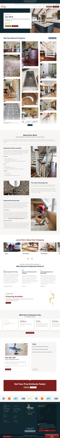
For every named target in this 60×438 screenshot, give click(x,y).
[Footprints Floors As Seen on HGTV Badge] (26, 398)
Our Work (44, 4)
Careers (15, 417)
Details (51, 437)
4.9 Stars (8, 23)
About (44, 6)
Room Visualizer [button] (7, 436)
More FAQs (35, 369)
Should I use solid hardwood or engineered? (40, 349)
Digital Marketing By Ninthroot (40, 436)
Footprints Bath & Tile (29, 431)
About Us (5, 414)
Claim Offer (8, 369)
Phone (39, 410)
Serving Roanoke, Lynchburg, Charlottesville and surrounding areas (27, 4)
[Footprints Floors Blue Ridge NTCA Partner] (14, 398)
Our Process (26, 253)
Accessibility (30, 436)
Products (39, 6)
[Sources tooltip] (39, 192)
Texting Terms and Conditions (42, 423)
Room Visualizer (49, 4)
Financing (40, 4)
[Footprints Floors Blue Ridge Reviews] (7, 22)
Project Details (39, 419)
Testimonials (44, 253)
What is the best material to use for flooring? (40, 346)
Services (35, 6)
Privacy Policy (41, 428)
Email (48, 410)
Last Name (49, 408)
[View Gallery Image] (5, 42)
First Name (39, 408)
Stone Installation (6, 411)
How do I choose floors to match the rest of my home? (42, 352)
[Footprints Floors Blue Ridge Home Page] (5, 14)
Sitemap (34, 436)
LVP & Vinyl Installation (17, 408)
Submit (47, 430)
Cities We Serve (16, 421)
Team (6, 253)
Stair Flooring (15, 411)
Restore (54, 4)
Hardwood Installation (7, 408)
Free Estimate (55, 6)
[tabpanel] (12, 249)
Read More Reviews (29, 332)
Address (39, 412)
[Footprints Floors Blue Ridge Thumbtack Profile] (20, 398)
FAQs (4, 417)
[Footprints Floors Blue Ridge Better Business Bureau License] (33, 398)
